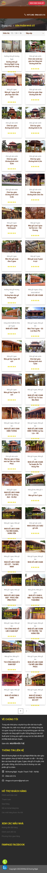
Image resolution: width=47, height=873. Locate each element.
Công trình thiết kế (10, 323)
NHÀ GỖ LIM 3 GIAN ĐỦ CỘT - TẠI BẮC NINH (11, 564)
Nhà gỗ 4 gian (33, 290)
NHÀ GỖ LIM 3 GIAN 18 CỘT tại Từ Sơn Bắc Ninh (35, 397)
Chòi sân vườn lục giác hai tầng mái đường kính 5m (35, 61)
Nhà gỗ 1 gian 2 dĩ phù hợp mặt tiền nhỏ (12, 94)
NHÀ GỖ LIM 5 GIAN (35, 562)
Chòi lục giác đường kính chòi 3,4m (11, 194)
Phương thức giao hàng (11, 836)
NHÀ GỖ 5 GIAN (12, 329)
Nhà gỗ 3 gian (12, 89)
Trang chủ (7, 26)
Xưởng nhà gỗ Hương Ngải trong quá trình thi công (12, 64)
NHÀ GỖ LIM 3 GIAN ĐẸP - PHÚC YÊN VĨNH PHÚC (11, 597)
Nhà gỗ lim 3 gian (35, 495)
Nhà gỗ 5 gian (12, 223)
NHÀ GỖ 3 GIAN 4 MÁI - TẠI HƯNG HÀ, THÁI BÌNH (35, 597)
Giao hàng (5, 804)
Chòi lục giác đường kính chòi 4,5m (11, 161)
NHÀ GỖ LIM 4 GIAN (35, 295)
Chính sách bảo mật (9, 795)
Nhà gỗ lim (32, 490)
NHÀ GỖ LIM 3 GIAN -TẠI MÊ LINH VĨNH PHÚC (35, 664)
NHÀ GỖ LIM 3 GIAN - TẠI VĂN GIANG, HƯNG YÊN (11, 531)
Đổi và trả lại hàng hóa (10, 808)
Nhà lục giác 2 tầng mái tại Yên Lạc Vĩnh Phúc (12, 461)
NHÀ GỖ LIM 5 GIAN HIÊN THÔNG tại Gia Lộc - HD (35, 431)
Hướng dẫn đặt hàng (10, 827)
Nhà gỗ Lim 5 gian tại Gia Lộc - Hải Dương (35, 228)
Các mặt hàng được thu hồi (12, 812)
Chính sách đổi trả (9, 832)
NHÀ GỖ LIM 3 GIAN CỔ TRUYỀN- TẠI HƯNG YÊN (35, 631)
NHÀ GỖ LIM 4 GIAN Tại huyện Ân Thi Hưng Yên (35, 464)
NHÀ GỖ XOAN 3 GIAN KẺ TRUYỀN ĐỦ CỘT (35, 697)
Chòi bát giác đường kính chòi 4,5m (35, 361)
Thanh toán (6, 799)
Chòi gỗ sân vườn (35, 56)
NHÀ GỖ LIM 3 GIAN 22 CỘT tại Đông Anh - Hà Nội (11, 494)
